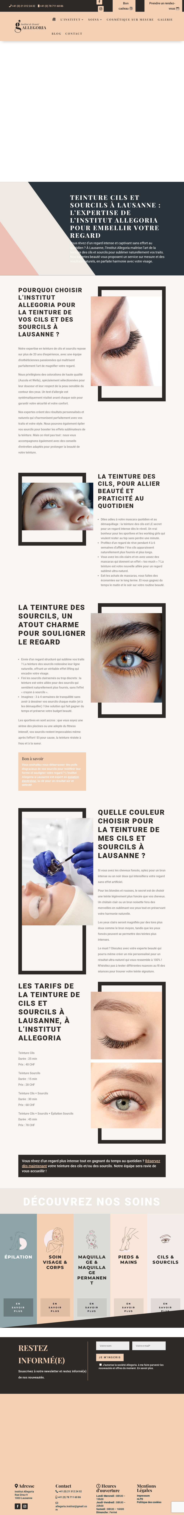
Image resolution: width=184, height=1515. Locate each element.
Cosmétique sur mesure (130, 19)
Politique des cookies (149, 1502)
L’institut (71, 19)
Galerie (165, 19)
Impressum (143, 1495)
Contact (73, 33)
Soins (93, 19)
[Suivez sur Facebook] (17, 1506)
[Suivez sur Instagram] (101, 9)
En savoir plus (145, 1368)
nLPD (140, 1499)
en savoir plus (18, 1307)
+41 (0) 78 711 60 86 (51, 6)
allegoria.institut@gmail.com (71, 1508)
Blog (56, 33)
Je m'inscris (110, 1357)
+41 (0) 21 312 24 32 (23, 6)
